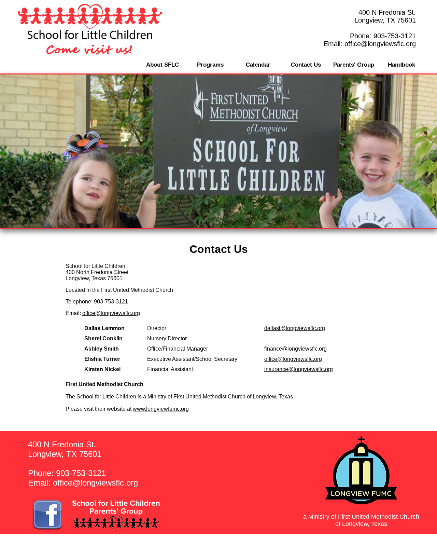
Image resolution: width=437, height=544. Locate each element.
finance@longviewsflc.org (295, 349)
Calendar (258, 65)
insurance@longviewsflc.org (298, 369)
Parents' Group (353, 65)
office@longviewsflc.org (380, 43)
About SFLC (162, 65)
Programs (210, 65)
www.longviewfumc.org (161, 409)
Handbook (401, 65)
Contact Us (306, 65)
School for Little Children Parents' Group (100, 539)
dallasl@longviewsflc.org (294, 328)
